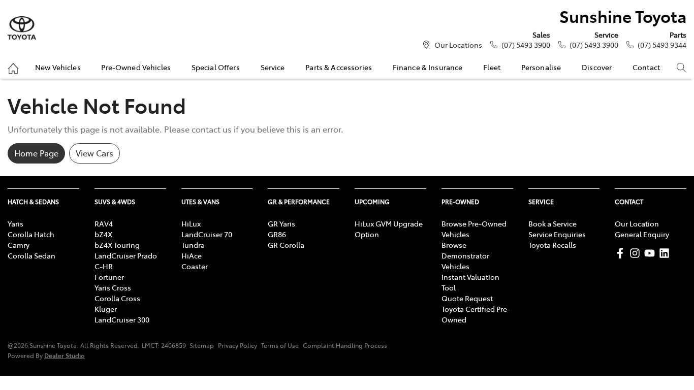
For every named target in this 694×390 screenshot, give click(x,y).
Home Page (36, 152)
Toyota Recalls (552, 245)
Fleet (491, 67)
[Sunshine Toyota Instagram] (636, 253)
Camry (18, 245)
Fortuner (109, 277)
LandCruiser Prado (125, 255)
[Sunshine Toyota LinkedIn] (666, 253)
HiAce (191, 255)
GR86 (277, 234)
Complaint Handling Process (345, 345)
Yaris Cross (112, 287)
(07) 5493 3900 (525, 45)
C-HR (103, 266)
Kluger (105, 309)
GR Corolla (286, 245)
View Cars (94, 152)
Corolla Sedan (31, 255)
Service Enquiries (557, 234)
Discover (597, 67)
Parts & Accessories (338, 67)
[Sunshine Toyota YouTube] (651, 253)
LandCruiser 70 (206, 234)
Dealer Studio (64, 355)
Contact (646, 67)
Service (273, 67)
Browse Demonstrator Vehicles (465, 255)
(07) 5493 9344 (662, 45)
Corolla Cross (117, 298)
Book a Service (552, 223)
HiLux (191, 223)
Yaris (15, 223)
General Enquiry (642, 234)
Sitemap (202, 345)
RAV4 (103, 223)
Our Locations (458, 45)
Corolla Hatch (31, 234)
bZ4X (103, 234)
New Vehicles (58, 67)
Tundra (193, 245)
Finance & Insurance (428, 67)
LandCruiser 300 (121, 319)
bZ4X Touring (117, 245)
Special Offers (216, 67)
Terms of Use (280, 345)
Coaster (194, 266)
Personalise (541, 67)
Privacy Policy (237, 345)
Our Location (637, 223)
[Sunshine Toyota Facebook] (622, 253)
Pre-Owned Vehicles (136, 67)
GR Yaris (281, 223)
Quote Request (467, 298)
